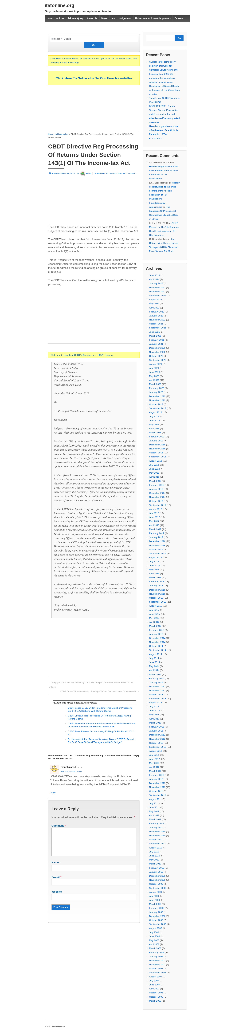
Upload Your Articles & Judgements (153, 18)
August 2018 (155, 461)
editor (88, 173)
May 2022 (154, 303)
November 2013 (157, 690)
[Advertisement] (94, 109)
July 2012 (154, 755)
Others (178, 18)
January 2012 (156, 779)
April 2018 (154, 477)
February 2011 (156, 823)
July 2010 (154, 851)
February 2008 (156, 952)
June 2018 (154, 469)
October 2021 (156, 323)
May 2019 (154, 424)
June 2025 (154, 275)
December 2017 (157, 493)
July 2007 (154, 980)
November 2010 (157, 835)
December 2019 (157, 396)
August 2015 (155, 605)
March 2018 (155, 481)
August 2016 (155, 557)
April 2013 (154, 718)
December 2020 (157, 348)
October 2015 (156, 597)
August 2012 (155, 751)
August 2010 (155, 847)
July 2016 (154, 561)
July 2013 (154, 706)
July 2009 (154, 896)
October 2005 (156, 997)
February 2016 (156, 581)
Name (55, 862)
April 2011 (154, 815)
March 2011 (155, 819)
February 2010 (156, 868)
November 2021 (157, 319)
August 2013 (155, 702)
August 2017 (155, 509)
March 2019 (155, 432)
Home (49, 18)
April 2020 (154, 380)
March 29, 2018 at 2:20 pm (71, 771)
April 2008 (154, 944)
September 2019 (157, 408)
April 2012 (154, 767)
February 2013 (156, 726)
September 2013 (157, 698)
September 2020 (157, 360)
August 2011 (155, 799)
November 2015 (157, 593)
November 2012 (157, 739)
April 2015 (154, 622)
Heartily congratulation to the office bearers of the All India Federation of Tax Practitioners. (164, 190)
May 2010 (154, 859)
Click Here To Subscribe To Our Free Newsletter (93, 78)
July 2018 (154, 465)
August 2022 (155, 299)
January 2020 (156, 392)
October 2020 (156, 356)
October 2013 (156, 694)
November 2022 (157, 291)
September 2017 (157, 505)
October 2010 (156, 839)
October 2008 (156, 920)
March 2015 (155, 626)
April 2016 (154, 573)
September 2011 (157, 795)
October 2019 (156, 404)
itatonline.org (59, 5)
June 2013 (154, 710)
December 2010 (157, 831)
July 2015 (154, 610)
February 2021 (156, 340)
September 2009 (157, 888)
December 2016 (157, 541)
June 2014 (154, 662)
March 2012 (155, 771)
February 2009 (156, 908)
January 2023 (156, 283)
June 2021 (154, 332)
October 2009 (156, 884)
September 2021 (157, 327)
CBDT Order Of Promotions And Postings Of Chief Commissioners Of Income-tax (98, 691)
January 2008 (156, 956)
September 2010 (157, 843)
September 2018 (157, 456)
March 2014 (155, 674)
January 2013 (156, 730)
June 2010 (154, 855)
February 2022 (156, 311)
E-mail (55, 877)
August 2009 (155, 892)
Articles (60, 18)
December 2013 (157, 686)
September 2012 (157, 747)
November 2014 (157, 642)
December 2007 (157, 960)
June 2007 (154, 984)
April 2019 (154, 428)
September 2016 (157, 553)
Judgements (125, 18)
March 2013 (155, 722)
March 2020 (155, 384)
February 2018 (156, 485)
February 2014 (156, 678)
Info (113, 18)
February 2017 (156, 533)
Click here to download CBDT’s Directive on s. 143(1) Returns (82, 355)
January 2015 (156, 634)
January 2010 (156, 872)
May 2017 (154, 521)
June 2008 (154, 936)
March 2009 (155, 904)
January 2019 (156, 440)
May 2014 (154, 666)
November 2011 (157, 787)
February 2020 (156, 388)
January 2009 (156, 912)
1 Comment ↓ (131, 173)
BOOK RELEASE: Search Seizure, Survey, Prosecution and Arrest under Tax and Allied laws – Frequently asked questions (164, 114)
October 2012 (156, 743)
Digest (104, 18)
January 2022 (156, 315)
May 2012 (154, 763)
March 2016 (155, 577)
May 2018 (154, 473)
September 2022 (157, 295)
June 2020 (154, 372)
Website (56, 891)
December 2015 (157, 589)
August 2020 (155, 364)
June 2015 (154, 614)
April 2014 (154, 670)
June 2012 (154, 759)
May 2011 (154, 811)
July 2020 (154, 368)
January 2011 (156, 827)
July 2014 (154, 658)
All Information (61, 134)
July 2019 (154, 416)
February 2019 (156, 436)
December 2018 (157, 444)
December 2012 (157, 734)
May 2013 (154, 714)
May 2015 (154, 618)
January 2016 (156, 585)
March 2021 (155, 336)
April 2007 (154, 988)
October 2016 (156, 549)
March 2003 (155, 1001)
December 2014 (157, 638)
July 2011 (154, 803)
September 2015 (157, 601)
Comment (58, 825)
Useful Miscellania (57, 1027)
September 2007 (157, 972)
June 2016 (154, 565)
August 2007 (155, 976)
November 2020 (157, 352)
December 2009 (157, 876)
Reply (52, 792)
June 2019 (154, 420)
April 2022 (154, 307)
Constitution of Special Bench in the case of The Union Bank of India (164, 90)
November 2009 (157, 880)
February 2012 (156, 775)
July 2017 (154, 513)
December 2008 (157, 916)
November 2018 (157, 448)
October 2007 (156, 968)
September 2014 (157, 650)
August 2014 (155, 654)
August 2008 (155, 928)
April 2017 (154, 525)
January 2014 (156, 682)
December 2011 (157, 783)
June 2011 (154, 807)
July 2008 (154, 932)
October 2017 (156, 501)
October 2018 (156, 452)
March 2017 (155, 529)
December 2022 (157, 287)
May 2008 (154, 940)
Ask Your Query (75, 18)
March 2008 (155, 948)
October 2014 (156, 646)
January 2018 (156, 489)
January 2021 (156, 344)
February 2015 (156, 630)
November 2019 (157, 400)
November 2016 (157, 545)
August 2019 (155, 412)
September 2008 (157, 924)
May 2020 (154, 376)
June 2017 (154, 517)
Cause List (92, 18)
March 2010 (155, 863)
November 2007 (157, 964)
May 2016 (154, 569)
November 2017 (157, 497)
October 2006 (156, 992)
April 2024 (154, 279)
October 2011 (156, 791)
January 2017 (156, 537)
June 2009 (154, 900)
